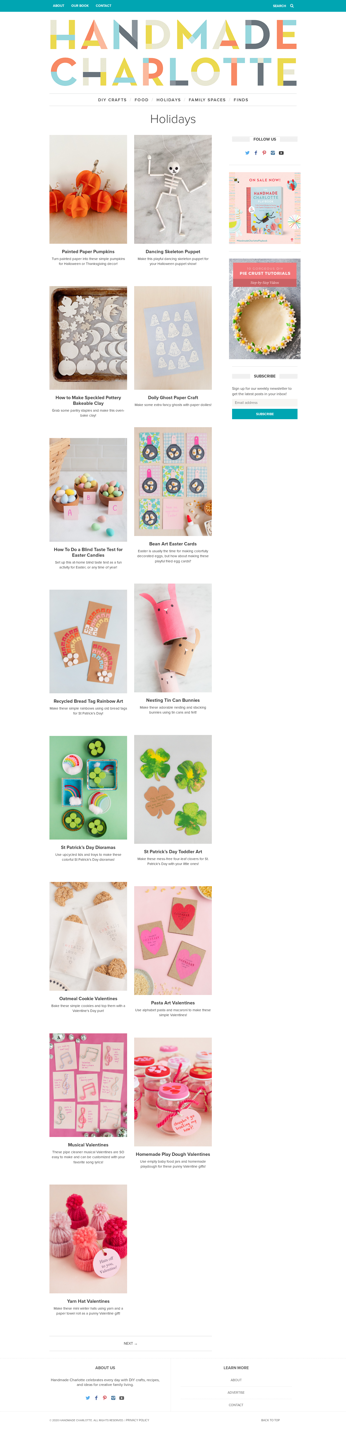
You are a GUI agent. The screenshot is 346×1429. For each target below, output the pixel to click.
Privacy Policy (137, 1420)
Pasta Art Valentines (173, 1003)
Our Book (80, 6)
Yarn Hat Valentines (88, 1301)
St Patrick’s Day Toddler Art (173, 852)
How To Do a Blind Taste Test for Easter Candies (88, 552)
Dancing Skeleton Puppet (173, 252)
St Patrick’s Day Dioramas (88, 847)
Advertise (236, 1393)
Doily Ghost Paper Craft (173, 398)
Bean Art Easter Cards (173, 544)
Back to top (270, 1420)
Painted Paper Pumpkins (88, 252)
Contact (103, 6)
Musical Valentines (88, 1145)
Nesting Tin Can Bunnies (173, 700)
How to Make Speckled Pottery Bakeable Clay (88, 400)
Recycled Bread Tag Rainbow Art (88, 701)
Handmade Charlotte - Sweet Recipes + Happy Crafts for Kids (173, 52)
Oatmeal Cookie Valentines (88, 999)
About (58, 6)
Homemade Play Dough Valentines (173, 1154)
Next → (131, 1343)
